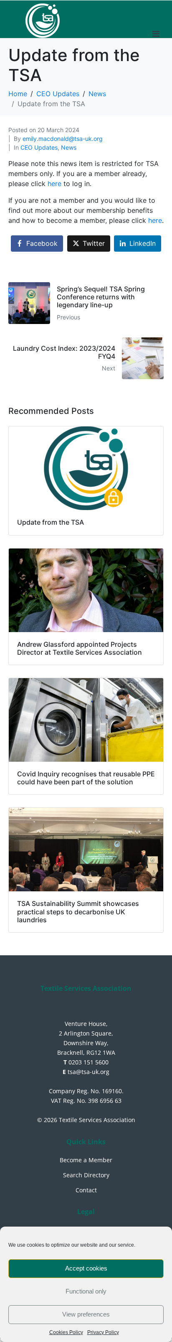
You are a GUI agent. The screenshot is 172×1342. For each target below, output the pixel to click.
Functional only (86, 1291)
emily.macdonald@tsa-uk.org (63, 138)
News (68, 147)
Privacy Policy (103, 1332)
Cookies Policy (66, 1332)
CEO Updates (39, 147)
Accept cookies (86, 1268)
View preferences (86, 1314)
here (55, 183)
